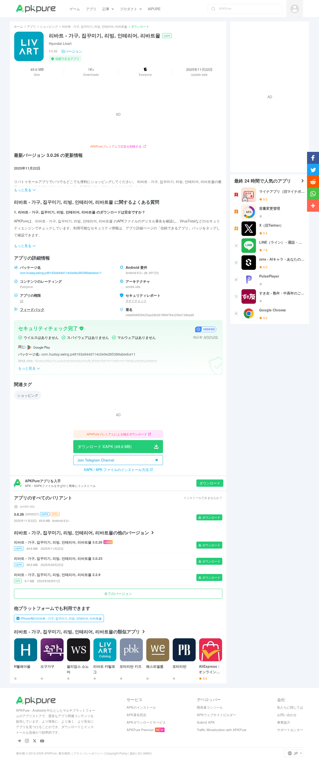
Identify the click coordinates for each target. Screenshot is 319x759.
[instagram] (27, 741)
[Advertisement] (267, 96)
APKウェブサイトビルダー (216, 714)
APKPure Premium (140, 729)
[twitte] (34, 741)
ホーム (18, 26)
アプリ (31, 26)
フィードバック (32, 309)
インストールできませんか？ (202, 497)
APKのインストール (141, 707)
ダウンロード (209, 482)
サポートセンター (290, 729)
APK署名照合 (136, 714)
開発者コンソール (210, 707)
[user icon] (294, 8)
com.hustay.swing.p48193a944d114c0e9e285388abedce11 (61, 273)
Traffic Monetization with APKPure (221, 729)
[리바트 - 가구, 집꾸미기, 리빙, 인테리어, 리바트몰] (29, 46)
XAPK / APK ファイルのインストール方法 (116, 469)
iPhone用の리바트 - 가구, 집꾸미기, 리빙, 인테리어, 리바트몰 (61, 618)
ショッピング (49, 26)
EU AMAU (145, 753)
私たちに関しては (290, 707)
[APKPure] (36, 9)
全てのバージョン (118, 593)
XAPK (166, 36)
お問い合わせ (287, 714)
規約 (133, 753)
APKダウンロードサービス (146, 722)
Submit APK (206, 722)
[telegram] (19, 741)
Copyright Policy (116, 753)
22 (21, 301)
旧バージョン (71, 51)
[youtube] (42, 741)
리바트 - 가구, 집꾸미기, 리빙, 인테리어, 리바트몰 (94, 26)
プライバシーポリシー (88, 753)
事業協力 (283, 722)
